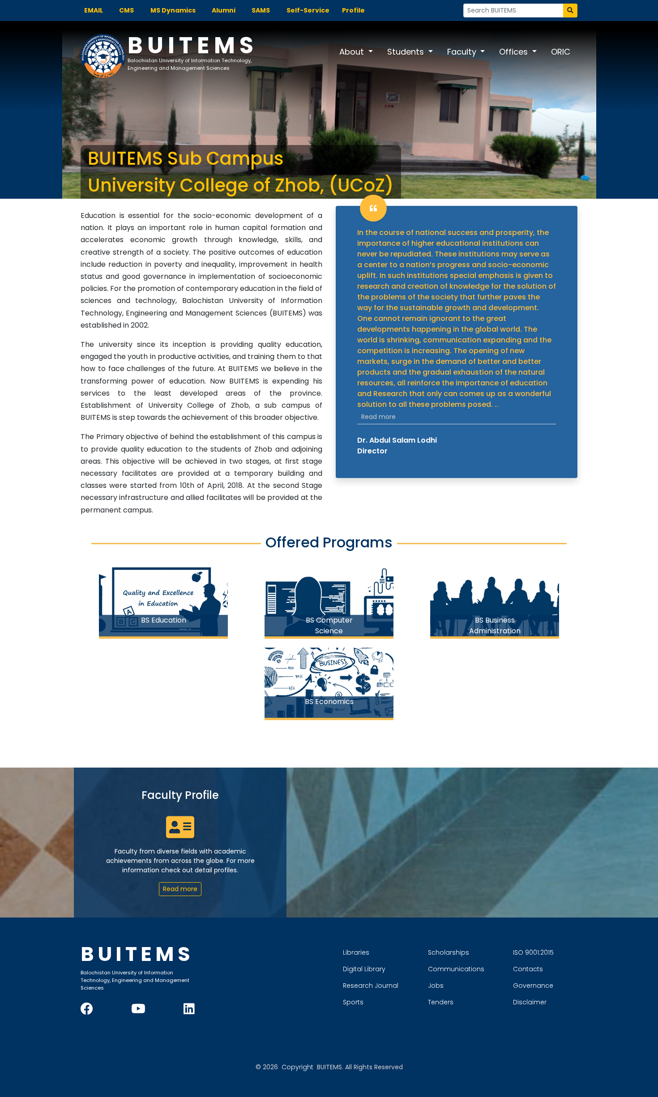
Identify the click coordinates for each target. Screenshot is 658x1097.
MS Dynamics (173, 10)
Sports (353, 1002)
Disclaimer (530, 1002)
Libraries (356, 952)
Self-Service (307, 10)
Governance (533, 985)
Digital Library (364, 969)
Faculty (463, 51)
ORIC (560, 51)
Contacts (528, 969)
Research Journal (370, 985)
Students (406, 51)
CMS (126, 10)
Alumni (223, 10)
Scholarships (448, 952)
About (352, 51)
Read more (378, 416)
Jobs (436, 985)
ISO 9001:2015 (533, 952)
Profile (353, 10)
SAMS (261, 10)
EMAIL (93, 10)
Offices (514, 51)
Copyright (297, 1067)
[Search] (570, 10)
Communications (456, 969)
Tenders (440, 1002)
